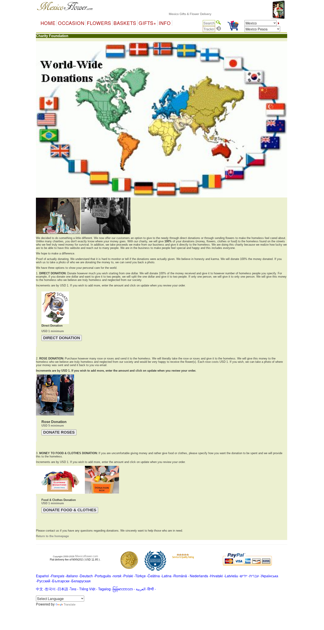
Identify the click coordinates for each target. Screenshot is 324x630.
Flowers (99, 23)
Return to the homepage (52, 536)
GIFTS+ (147, 23)
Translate (69, 604)
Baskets (125, 23)
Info (165, 23)
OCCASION (71, 23)
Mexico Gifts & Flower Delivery (177, 14)
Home (48, 23)
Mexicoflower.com (86, 556)
